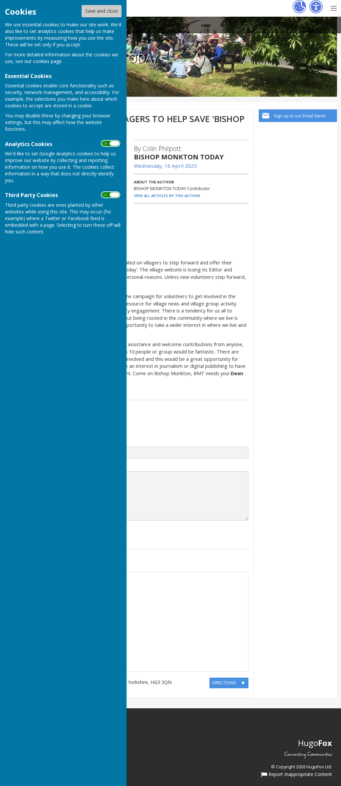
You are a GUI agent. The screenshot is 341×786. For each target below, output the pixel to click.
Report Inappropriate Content (299, 774)
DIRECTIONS (224, 683)
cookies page (47, 61)
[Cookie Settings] (299, 6)
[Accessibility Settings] (316, 6)
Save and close (101, 11)
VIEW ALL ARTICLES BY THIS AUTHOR (167, 195)
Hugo (315, 742)
